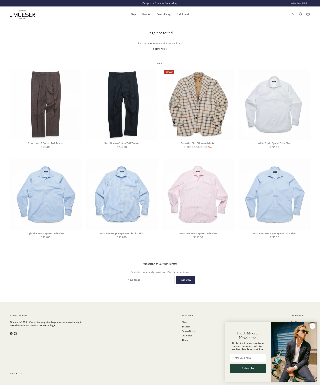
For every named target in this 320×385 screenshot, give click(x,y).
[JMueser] (22, 14)
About (185, 340)
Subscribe (186, 280)
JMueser (19, 374)
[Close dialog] (312, 326)
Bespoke (146, 14)
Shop (133, 14)
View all (160, 64)
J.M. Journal (183, 14)
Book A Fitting (189, 331)
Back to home (160, 48)
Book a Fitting (163, 14)
